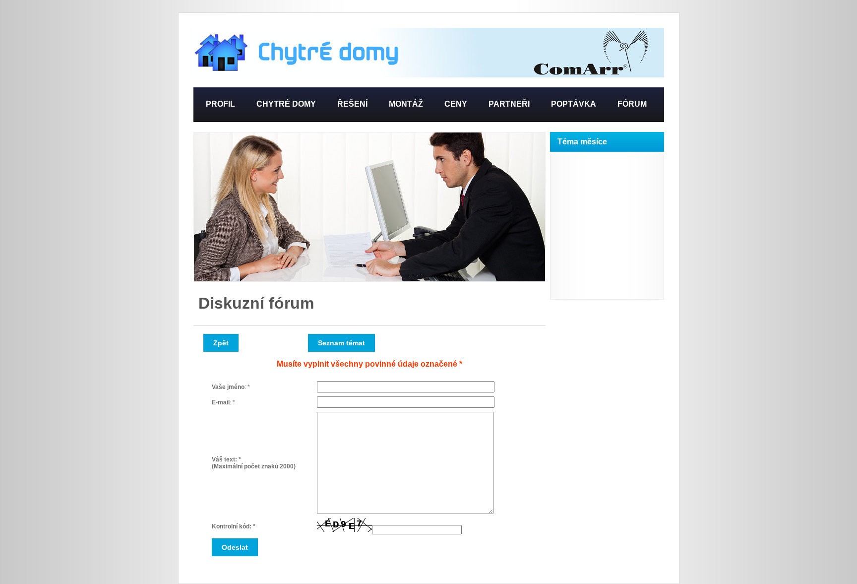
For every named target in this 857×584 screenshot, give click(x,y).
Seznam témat (341, 343)
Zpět (221, 343)
